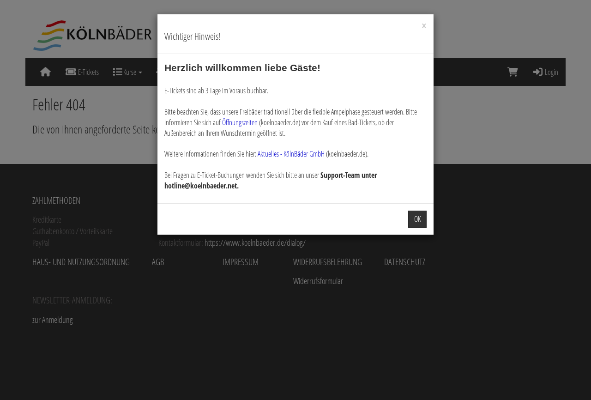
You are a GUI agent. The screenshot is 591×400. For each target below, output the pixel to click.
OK (417, 219)
